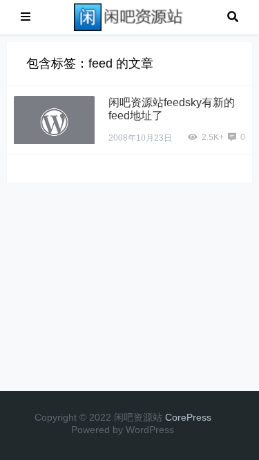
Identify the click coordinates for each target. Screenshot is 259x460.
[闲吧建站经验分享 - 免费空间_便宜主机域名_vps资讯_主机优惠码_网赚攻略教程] (129, 16)
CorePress (188, 417)
